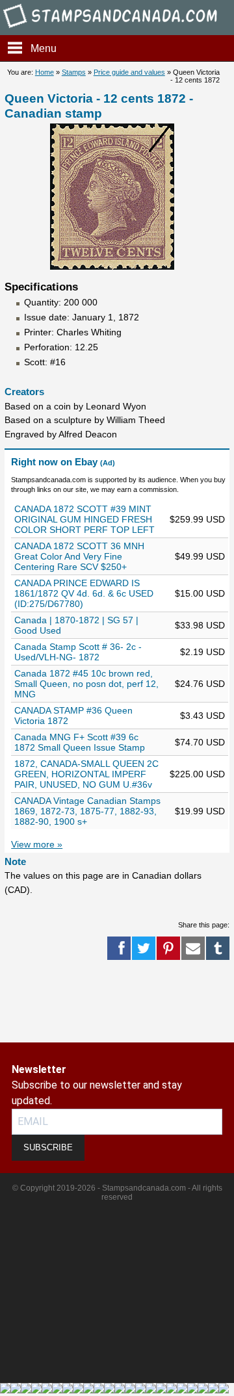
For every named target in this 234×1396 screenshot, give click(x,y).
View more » (36, 844)
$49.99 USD (200, 556)
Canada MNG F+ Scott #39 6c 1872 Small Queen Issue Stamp (79, 742)
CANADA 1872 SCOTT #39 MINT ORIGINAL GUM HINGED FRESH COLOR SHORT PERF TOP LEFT (84, 519)
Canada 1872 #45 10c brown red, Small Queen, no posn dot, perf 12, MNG (86, 683)
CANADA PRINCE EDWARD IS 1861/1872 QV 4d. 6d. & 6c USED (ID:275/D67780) (83, 593)
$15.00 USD (200, 593)
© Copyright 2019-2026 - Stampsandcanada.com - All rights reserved (117, 1192)
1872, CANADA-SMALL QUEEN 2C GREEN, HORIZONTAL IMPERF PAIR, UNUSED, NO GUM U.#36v (86, 774)
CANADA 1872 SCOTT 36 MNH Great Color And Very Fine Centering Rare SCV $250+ (79, 556)
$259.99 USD (197, 519)
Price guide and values (129, 72)
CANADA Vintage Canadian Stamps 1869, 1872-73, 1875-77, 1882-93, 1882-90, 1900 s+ (87, 811)
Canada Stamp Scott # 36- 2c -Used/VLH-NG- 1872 (78, 651)
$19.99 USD (200, 811)
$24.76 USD (200, 684)
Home (44, 72)
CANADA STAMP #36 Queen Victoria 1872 (73, 715)
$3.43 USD (202, 715)
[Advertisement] (52, 1001)
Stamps (74, 72)
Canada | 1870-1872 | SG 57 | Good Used (76, 625)
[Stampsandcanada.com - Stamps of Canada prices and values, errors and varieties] (117, 28)
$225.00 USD (197, 774)
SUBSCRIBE (48, 1147)
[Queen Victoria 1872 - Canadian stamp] (112, 266)
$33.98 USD (200, 625)
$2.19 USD (202, 652)
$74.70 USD (200, 742)
